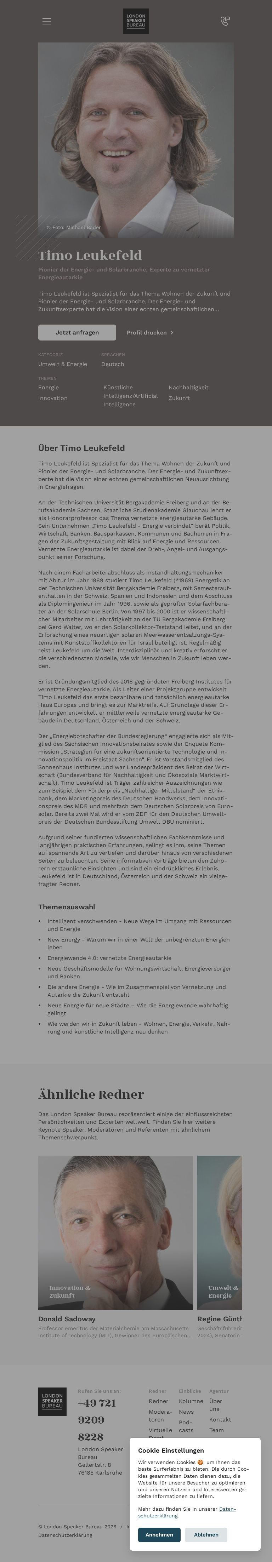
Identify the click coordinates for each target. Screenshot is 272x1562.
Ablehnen (206, 1535)
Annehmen (159, 1535)
